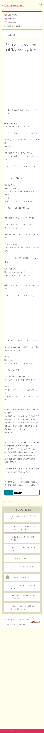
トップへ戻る (7, 501)
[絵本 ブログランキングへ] (35, 622)
